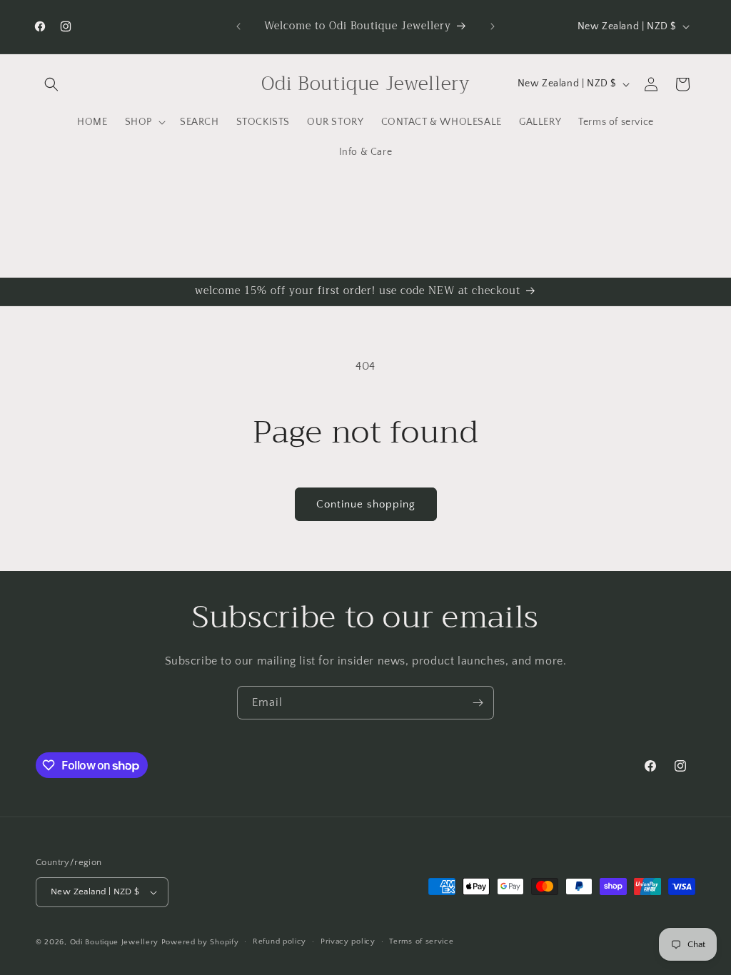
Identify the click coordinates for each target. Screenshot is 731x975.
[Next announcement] (492, 26)
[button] (51, 84)
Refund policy (279, 941)
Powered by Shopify (200, 942)
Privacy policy (348, 941)
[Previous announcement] (238, 26)
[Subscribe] (477, 702)
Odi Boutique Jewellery (114, 942)
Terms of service (421, 941)
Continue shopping (365, 504)
